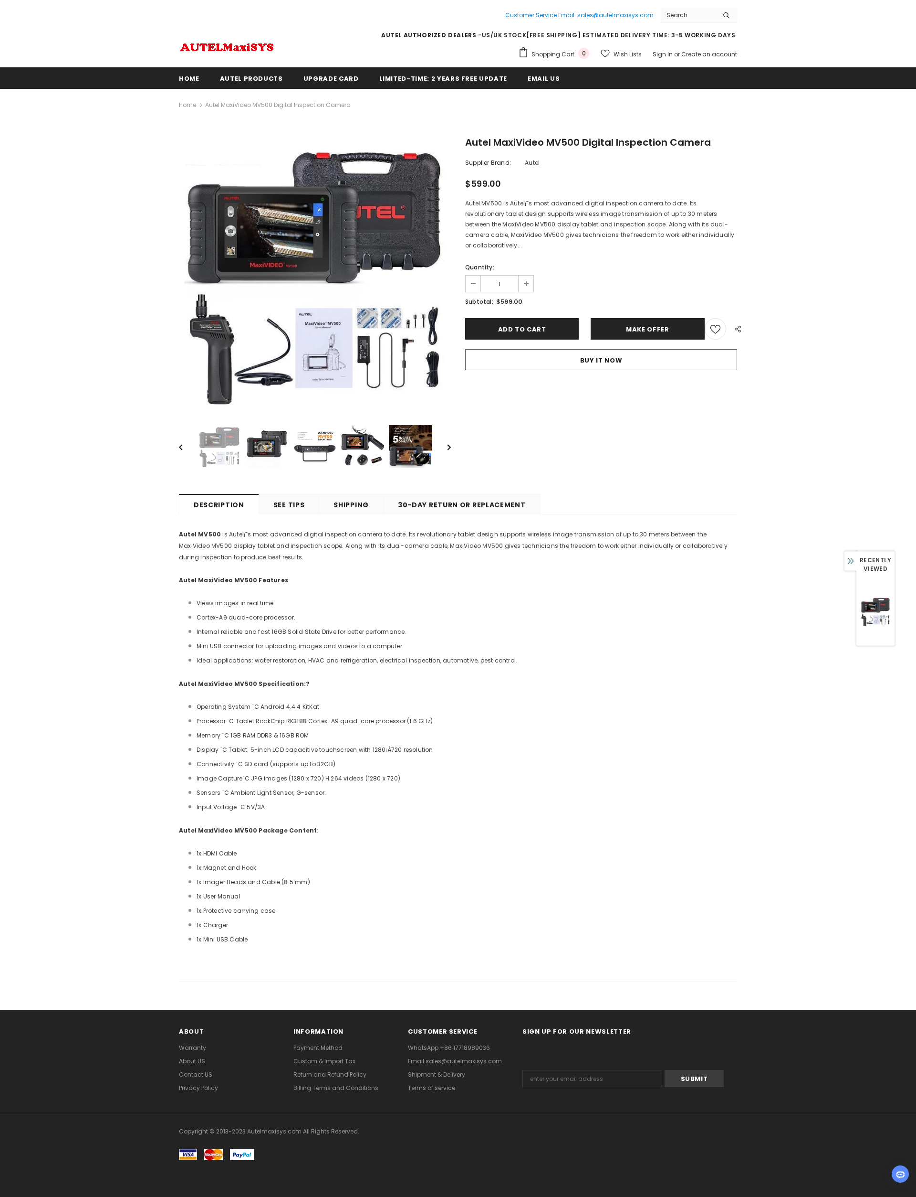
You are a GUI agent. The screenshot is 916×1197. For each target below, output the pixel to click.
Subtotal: (479, 302)
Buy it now (601, 360)
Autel (532, 163)
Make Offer (647, 329)
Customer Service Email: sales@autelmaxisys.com (579, 15)
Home (187, 105)
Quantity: (479, 267)
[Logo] (226, 46)
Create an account (709, 54)
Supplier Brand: (488, 163)
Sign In (663, 54)
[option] (315, 275)
